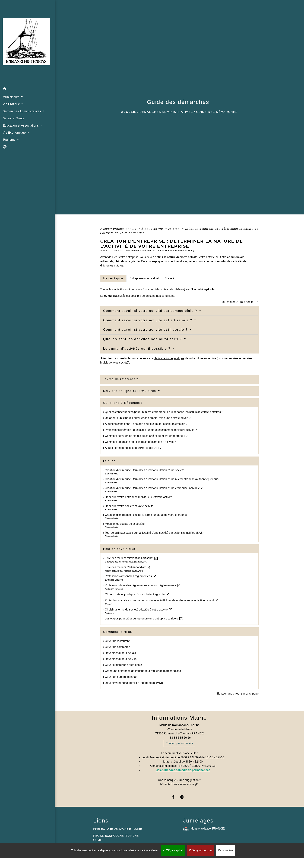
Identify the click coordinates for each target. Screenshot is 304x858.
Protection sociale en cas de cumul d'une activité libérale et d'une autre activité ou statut (162, 600)
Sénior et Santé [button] (14, 118)
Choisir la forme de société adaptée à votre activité (139, 609)
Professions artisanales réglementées (131, 576)
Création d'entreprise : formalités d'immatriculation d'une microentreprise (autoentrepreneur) (161, 479)
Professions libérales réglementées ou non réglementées (143, 585)
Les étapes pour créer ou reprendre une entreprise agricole (144, 618)
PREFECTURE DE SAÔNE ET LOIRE (117, 828)
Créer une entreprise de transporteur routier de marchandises (143, 670)
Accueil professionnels (118, 228)
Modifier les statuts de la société (125, 523)
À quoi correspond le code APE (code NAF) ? (133, 447)
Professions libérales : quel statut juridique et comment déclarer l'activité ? (151, 429)
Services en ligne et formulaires (130, 391)
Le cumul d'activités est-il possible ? (137, 348)
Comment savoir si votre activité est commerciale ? (150, 311)
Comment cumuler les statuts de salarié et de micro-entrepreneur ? (146, 435)
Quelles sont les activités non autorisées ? (143, 339)
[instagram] (183, 797)
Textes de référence (119, 379)
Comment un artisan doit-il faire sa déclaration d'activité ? (140, 441)
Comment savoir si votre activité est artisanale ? (148, 320)
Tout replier (230, 301)
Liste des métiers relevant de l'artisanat (131, 558)
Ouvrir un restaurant (117, 641)
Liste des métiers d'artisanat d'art (127, 567)
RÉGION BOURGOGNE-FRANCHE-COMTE (116, 837)
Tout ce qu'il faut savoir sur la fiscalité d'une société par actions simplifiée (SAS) (154, 532)
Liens (101, 820)
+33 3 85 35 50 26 (179, 737)
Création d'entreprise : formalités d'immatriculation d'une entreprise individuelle (154, 488)
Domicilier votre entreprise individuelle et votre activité (139, 497)
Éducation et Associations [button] (21, 125)
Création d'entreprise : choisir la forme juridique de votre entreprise (146, 514)
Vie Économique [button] (15, 132)
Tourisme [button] (9, 139)
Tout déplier (249, 301)
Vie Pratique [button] (12, 104)
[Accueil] (27, 42)
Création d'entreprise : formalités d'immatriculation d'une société (144, 470)
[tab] (113, 278)
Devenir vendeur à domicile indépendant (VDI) (134, 682)
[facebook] (175, 797)
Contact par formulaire (179, 743)
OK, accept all (174, 850)
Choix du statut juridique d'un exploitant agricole (137, 594)
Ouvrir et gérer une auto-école (123, 664)
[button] (27, 89)
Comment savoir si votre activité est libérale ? (146, 329)
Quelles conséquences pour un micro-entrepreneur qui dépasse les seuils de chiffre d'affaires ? (164, 411)
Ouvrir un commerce (117, 646)
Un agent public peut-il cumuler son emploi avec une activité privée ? (148, 417)
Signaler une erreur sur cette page (237, 693)
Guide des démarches (217, 111)
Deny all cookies (202, 850)
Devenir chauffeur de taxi (120, 652)
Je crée (174, 228)
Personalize (225, 850)
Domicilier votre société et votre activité (129, 505)
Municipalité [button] (11, 97)
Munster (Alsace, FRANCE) (208, 828)
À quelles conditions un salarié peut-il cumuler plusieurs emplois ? (146, 423)
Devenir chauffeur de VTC (121, 658)
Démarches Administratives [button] (22, 111)
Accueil (128, 111)
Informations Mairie (179, 718)
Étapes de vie (152, 228)
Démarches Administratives (166, 111)
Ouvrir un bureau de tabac (121, 676)
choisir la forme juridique (169, 358)
